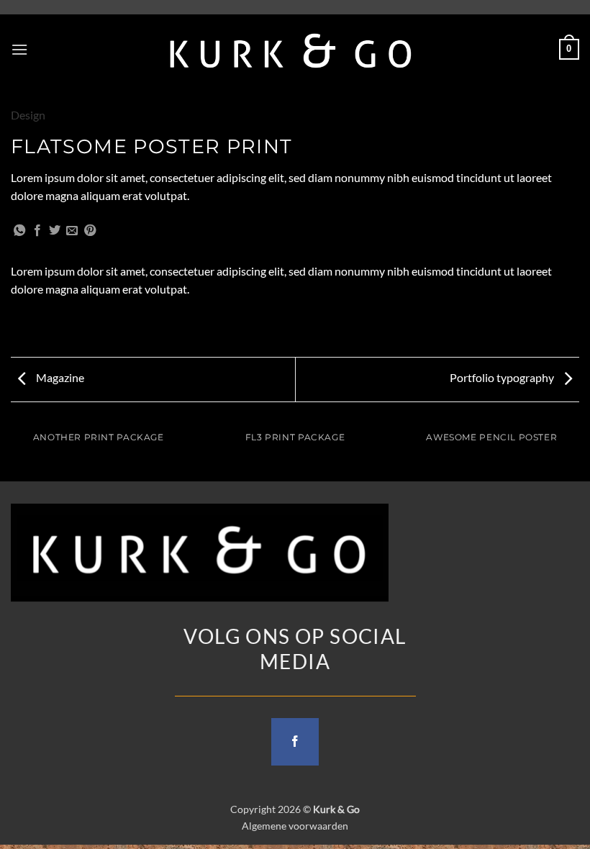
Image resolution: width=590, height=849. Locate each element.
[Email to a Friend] (72, 230)
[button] (19, 49)
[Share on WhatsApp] (19, 230)
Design (28, 115)
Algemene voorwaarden (295, 826)
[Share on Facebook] (37, 230)
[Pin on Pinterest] (90, 230)
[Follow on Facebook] (295, 742)
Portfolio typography (503, 377)
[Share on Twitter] (54, 230)
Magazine (59, 377)
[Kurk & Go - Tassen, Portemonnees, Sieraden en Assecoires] (291, 49)
